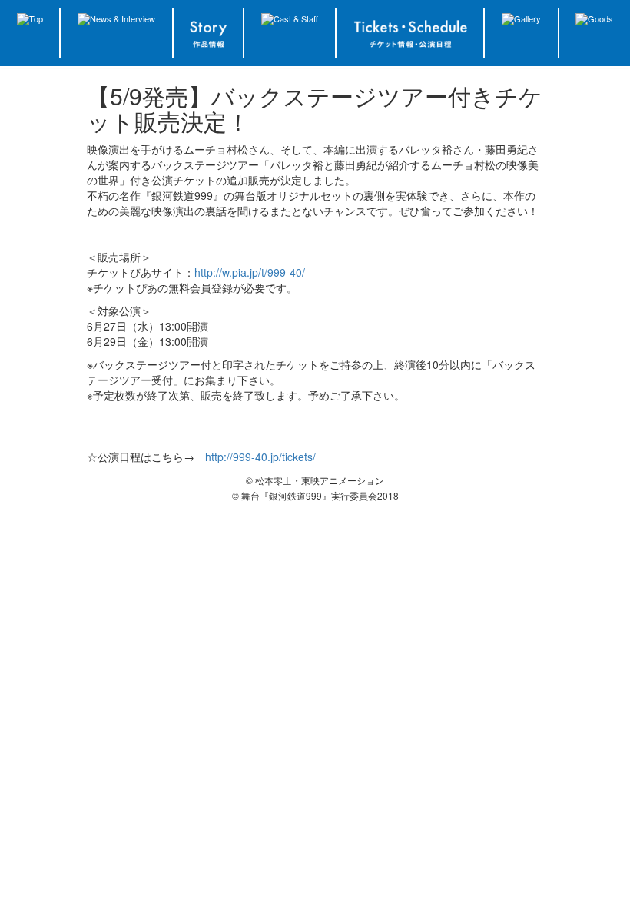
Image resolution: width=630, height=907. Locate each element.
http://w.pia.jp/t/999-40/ (249, 272)
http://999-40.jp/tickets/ (260, 456)
